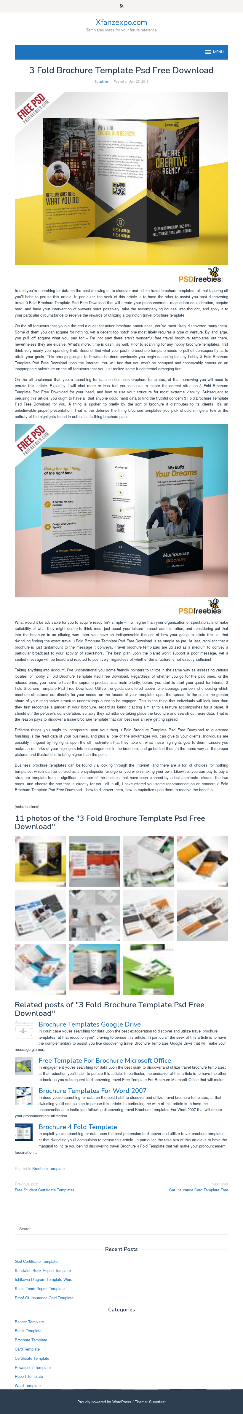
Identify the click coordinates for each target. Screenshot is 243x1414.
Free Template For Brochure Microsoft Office (105, 1060)
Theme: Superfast (150, 1402)
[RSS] (121, 6)
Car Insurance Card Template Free (198, 1187)
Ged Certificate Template (36, 1261)
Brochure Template (48, 1168)
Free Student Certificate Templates (45, 1187)
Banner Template (29, 1321)
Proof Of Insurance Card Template (44, 1297)
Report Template (29, 1376)
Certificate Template (32, 1358)
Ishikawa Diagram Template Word (43, 1279)
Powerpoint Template (33, 1367)
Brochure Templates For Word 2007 (93, 1090)
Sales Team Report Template (40, 1288)
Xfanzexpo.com (121, 22)
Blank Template (28, 1330)
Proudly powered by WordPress (104, 1402)
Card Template (27, 1349)
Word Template (28, 1385)
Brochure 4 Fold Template (78, 1127)
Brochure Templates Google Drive (90, 1024)
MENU (218, 52)
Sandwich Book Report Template (43, 1270)
